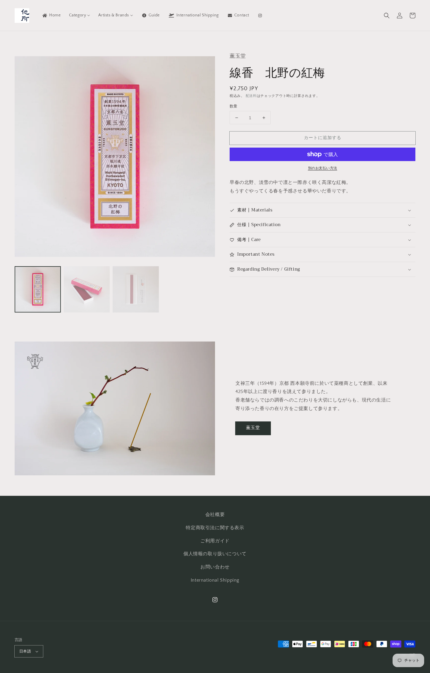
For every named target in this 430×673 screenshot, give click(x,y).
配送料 (251, 96)
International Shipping (215, 580)
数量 (234, 106)
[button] (386, 15)
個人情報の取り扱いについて (215, 553)
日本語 (25, 651)
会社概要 (215, 514)
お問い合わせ (215, 567)
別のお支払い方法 (322, 168)
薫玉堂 (253, 427)
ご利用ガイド (215, 541)
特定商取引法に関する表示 (215, 527)
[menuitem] (51, 15)
